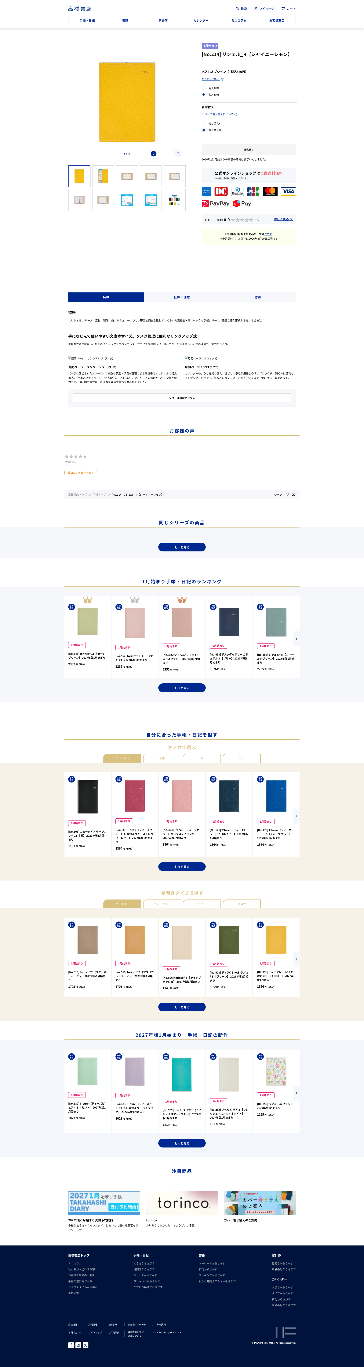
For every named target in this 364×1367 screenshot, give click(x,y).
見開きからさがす (144, 1269)
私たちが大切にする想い (82, 1269)
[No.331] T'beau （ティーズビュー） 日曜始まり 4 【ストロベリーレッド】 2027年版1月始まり (134, 836)
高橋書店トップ (77, 494)
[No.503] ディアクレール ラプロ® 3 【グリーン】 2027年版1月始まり (229, 976)
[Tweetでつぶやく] (293, 494)
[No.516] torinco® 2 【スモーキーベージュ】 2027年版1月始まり (87, 976)
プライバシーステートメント (166, 1332)
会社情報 (72, 1324)
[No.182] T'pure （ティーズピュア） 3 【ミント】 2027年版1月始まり (87, 1107)
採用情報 (92, 1324)
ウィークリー (162, 904)
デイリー (202, 904)
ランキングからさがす (146, 1281)
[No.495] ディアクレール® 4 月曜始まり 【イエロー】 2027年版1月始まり (275, 976)
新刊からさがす (208, 1269)
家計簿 (163, 20)
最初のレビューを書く (80, 473)
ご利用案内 (113, 1332)
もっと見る (182, 547)
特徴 (106, 297)
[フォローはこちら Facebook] (71, 1345)
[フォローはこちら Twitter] (85, 1345)
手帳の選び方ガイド (80, 1281)
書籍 (125, 20)
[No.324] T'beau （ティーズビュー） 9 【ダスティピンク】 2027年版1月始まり (181, 834)
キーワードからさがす (212, 1263)
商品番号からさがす (284, 1269)
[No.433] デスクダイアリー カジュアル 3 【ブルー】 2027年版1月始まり (229, 658)
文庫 (162, 758)
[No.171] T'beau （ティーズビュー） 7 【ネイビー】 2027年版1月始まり (229, 834)
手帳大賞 (73, 1293)
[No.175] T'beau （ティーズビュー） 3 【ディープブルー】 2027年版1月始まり (275, 834)
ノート (242, 758)
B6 (202, 758)
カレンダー (201, 20)
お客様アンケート (137, 1324)
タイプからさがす (282, 1293)
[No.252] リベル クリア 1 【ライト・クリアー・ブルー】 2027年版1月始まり (182, 1114)
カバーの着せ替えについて (218, 114)
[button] (296, 638)
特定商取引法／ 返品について (136, 1334)
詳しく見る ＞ (283, 219)
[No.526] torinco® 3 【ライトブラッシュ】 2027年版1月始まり (182, 979)
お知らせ (112, 1324)
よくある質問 (159, 1324)
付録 (258, 297)
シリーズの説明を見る (182, 398)
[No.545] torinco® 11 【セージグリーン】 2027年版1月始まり (86, 655)
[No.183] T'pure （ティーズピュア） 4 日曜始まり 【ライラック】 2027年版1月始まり (134, 1108)
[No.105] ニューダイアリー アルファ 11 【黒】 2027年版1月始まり (87, 835)
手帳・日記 (87, 20)
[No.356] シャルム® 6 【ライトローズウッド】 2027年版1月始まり (181, 659)
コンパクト (122, 758)
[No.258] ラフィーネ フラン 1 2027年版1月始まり (275, 1106)
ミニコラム (238, 20)
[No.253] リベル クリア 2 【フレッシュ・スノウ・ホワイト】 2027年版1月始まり (229, 1113)
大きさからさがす (144, 1263)
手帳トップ (99, 494)
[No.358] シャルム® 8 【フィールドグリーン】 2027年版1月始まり (275, 658)
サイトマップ (95, 1332)
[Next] (153, 153)
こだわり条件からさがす (148, 1287)
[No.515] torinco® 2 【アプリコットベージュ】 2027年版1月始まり (134, 976)
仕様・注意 (182, 297)
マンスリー (122, 904)
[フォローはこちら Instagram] (287, 494)
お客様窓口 (276, 20)
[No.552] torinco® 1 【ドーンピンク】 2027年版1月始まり (134, 658)
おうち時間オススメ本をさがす (217, 1281)
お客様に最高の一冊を (81, 1275)
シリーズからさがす (145, 1275)
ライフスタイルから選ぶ (82, 1287)
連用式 (242, 904)
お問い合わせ (75, 1332)
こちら (268, 234)
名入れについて (211, 79)
